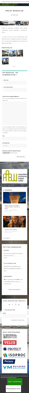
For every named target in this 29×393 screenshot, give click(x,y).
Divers (6, 250)
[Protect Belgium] (12, 351)
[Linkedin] (18, 304)
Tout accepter (15, 381)
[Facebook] (12, 304)
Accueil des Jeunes (11, 229)
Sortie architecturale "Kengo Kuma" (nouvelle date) (12, 207)
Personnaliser (13, 388)
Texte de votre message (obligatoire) (10, 96)
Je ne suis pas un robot (10, 310)
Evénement (8, 276)
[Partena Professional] (9, 363)
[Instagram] (15, 304)
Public (14, 66)
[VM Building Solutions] (14, 368)
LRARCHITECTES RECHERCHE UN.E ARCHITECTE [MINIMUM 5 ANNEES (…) (13, 267)
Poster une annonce (14, 289)
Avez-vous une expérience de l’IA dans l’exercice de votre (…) (13, 254)
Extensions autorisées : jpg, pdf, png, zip (11, 150)
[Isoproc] (14, 357)
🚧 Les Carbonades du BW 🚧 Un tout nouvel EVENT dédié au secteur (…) (13, 280)
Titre (3, 136)
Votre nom (6, 80)
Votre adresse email (8, 87)
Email (4, 313)
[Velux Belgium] (10, 344)
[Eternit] (10, 338)
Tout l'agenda (6, 238)
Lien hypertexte (6, 143)
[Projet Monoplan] (5, 56)
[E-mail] (10, 304)
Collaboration (10, 263)
